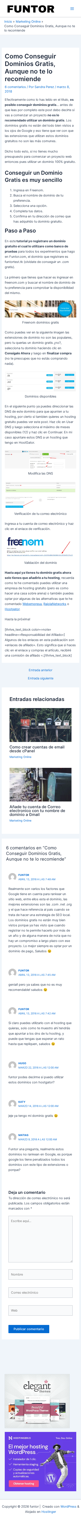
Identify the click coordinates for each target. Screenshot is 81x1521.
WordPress (68, 1506)
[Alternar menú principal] (72, 8)
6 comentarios (15, 87)
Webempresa (32, 604)
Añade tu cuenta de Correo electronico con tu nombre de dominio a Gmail (37, 810)
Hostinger (48, 1512)
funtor (23, 875)
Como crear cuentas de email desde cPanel (37, 749)
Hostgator (12, 609)
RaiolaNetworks (54, 604)
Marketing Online (20, 757)
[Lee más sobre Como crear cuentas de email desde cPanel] (40, 725)
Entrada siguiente (40, 678)
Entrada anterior (40, 670)
